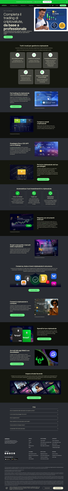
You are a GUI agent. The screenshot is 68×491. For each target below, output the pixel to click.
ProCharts (44, 223)
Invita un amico (55, 453)
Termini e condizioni (44, 457)
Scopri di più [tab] (31, 5)
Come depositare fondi (56, 442)
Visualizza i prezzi (15, 106)
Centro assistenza (55, 440)
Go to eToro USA (47, 1)
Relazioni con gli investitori (33, 455)
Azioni (30, 440)
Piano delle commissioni (45, 445)
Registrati (63, 5)
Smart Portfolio (43, 444)
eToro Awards (31, 458)
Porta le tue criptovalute (17, 315)
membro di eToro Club (23, 98)
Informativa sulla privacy (45, 455)
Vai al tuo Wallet (34, 290)
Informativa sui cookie (45, 458)
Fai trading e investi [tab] (13, 5)
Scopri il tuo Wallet (43, 179)
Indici (30, 447)
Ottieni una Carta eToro (44, 338)
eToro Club (54, 457)
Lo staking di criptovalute (15, 147)
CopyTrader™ (43, 440)
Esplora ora (8, 37)
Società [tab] (38, 5)
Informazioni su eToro (33, 453)
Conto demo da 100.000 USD (46, 442)
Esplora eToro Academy (34, 397)
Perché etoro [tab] (23, 5)
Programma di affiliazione (57, 455)
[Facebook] (5, 453)
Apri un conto (54, 444)
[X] (7, 453)
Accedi (57, 5)
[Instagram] (10, 453)
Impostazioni (47, 488)
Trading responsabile (56, 447)
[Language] (53, 5)
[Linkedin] (14, 453)
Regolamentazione (44, 453)
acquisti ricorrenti (19, 202)
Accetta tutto (58, 488)
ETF (29, 444)
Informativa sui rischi (56, 445)
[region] (34, 488)
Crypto (30, 442)
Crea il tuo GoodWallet (17, 363)
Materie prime (31, 445)
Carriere (30, 457)
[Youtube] (12, 453)
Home (5, 10)
